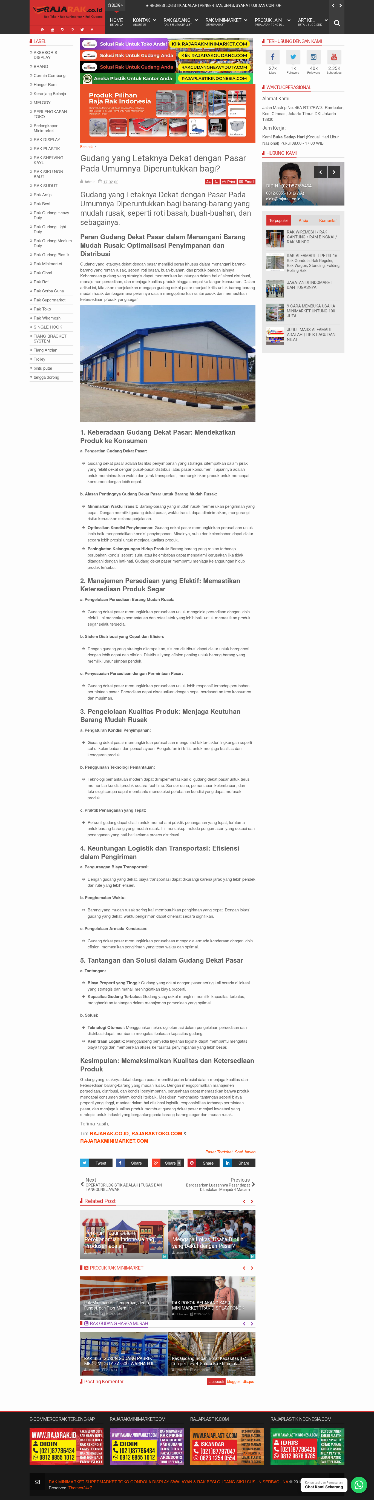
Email (249, 181)
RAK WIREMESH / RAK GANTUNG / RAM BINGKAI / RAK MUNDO (312, 237)
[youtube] (52, 29)
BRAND (41, 66)
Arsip (303, 220)
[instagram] (62, 29)
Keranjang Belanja (50, 93)
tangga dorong (46, 377)
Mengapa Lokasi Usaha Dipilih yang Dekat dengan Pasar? (207, 1242)
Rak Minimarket (223, 21)
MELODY (42, 102)
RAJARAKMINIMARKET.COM (114, 1140)
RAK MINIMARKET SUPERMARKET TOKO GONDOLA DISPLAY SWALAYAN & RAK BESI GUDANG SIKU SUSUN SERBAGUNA (168, 1481)
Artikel (310, 21)
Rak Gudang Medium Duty (53, 243)
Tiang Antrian (45, 350)
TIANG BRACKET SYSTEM (50, 338)
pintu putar (43, 368)
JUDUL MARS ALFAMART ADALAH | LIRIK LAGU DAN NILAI (311, 334)
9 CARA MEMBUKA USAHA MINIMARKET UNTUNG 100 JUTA (311, 311)
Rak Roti (41, 281)
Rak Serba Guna (49, 290)
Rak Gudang (178, 21)
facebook (216, 1381)
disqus (248, 1381)
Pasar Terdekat (218, 1151)
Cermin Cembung (49, 75)
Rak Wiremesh (47, 318)
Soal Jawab (245, 1151)
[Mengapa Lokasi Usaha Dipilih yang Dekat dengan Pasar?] (211, 1234)
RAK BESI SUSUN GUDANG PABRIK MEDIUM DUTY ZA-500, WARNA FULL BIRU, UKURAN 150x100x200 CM (120, 1363)
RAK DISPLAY (47, 139)
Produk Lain (269, 21)
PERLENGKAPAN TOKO (50, 114)
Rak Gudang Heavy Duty (51, 215)
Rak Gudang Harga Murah (119, 1323)
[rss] (42, 29)
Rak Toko (42, 309)
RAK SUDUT (45, 185)
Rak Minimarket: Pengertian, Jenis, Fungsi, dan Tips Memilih (117, 1305)
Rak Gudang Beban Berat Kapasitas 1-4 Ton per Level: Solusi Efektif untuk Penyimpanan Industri (209, 1363)
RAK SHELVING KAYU (49, 160)
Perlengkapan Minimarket (46, 128)
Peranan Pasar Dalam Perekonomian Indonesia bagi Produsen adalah (120, 1239)
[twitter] (82, 29)
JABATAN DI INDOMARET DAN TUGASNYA (309, 285)
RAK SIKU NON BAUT (48, 174)
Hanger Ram (45, 84)
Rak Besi (42, 203)
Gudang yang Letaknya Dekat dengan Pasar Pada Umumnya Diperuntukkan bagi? (163, 163)
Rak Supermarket (49, 300)
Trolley (39, 359)
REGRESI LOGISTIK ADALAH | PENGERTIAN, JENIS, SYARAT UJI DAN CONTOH (215, 5)
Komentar (328, 220)
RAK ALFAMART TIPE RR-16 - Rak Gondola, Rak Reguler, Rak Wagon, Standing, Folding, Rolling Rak (313, 263)
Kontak (141, 21)
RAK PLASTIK (47, 148)
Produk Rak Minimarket (116, 1268)
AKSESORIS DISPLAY (45, 55)
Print (231, 181)
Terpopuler (278, 220)
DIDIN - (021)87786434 (289, 186)
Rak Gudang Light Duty (50, 229)
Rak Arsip (42, 194)
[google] (72, 29)
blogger (233, 1381)
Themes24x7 (80, 1487)
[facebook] (92, 29)
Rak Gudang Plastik (52, 254)
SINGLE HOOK (48, 327)
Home (116, 21)
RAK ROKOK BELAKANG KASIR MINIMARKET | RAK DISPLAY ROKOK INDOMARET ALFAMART (208, 1308)
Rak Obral (43, 272)
